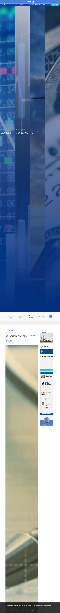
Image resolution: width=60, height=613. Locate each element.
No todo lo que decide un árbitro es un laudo (48, 376)
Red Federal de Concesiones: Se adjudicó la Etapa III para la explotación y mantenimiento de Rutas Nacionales (48, 384)
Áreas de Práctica (42, 4)
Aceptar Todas (30, 610)
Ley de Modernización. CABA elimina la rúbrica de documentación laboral (48, 404)
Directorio (32, 4)
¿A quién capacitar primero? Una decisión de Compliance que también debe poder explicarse (48, 394)
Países (36, 4)
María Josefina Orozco (46, 424)
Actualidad (17, 4)
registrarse (55, 4)
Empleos (28, 4)
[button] (4, 4)
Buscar (46, 370)
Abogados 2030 (22, 4)
